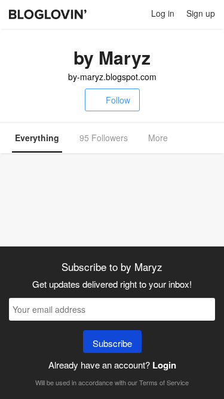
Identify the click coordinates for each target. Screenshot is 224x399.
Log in (162, 13)
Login (164, 364)
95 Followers (103, 138)
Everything (37, 138)
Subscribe (112, 343)
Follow (118, 100)
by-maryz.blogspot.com (112, 77)
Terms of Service (164, 382)
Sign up (200, 13)
